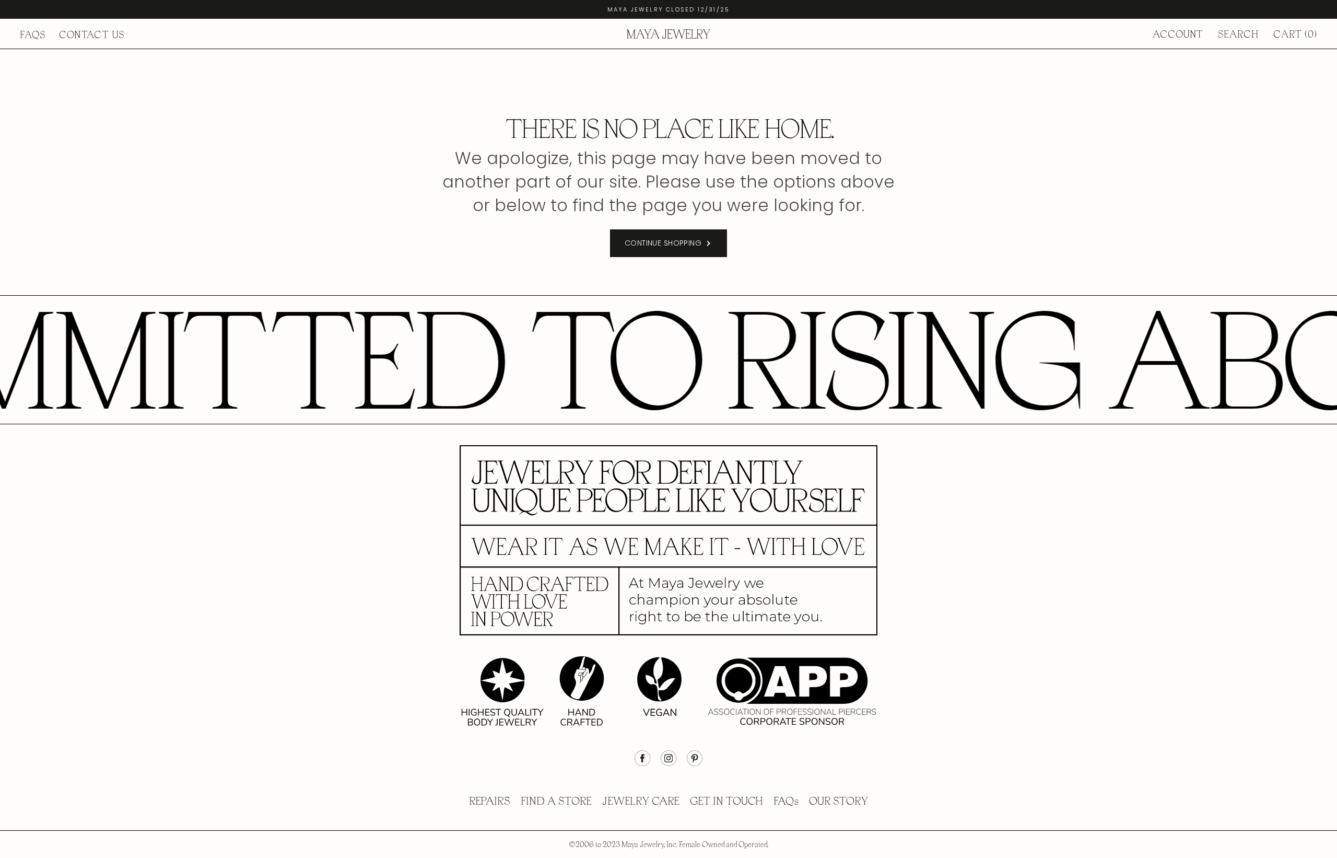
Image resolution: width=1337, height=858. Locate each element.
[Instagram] (668, 763)
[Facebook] (642, 763)
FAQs (33, 34)
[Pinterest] (694, 763)
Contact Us (92, 34)
